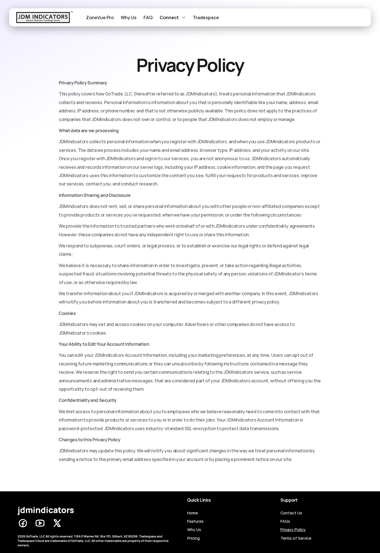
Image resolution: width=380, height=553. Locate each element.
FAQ (148, 17)
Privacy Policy (293, 529)
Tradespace (206, 17)
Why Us (129, 17)
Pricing (193, 538)
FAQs (285, 521)
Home (192, 513)
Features (195, 521)
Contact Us (291, 513)
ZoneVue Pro (100, 17)
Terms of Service (295, 538)
